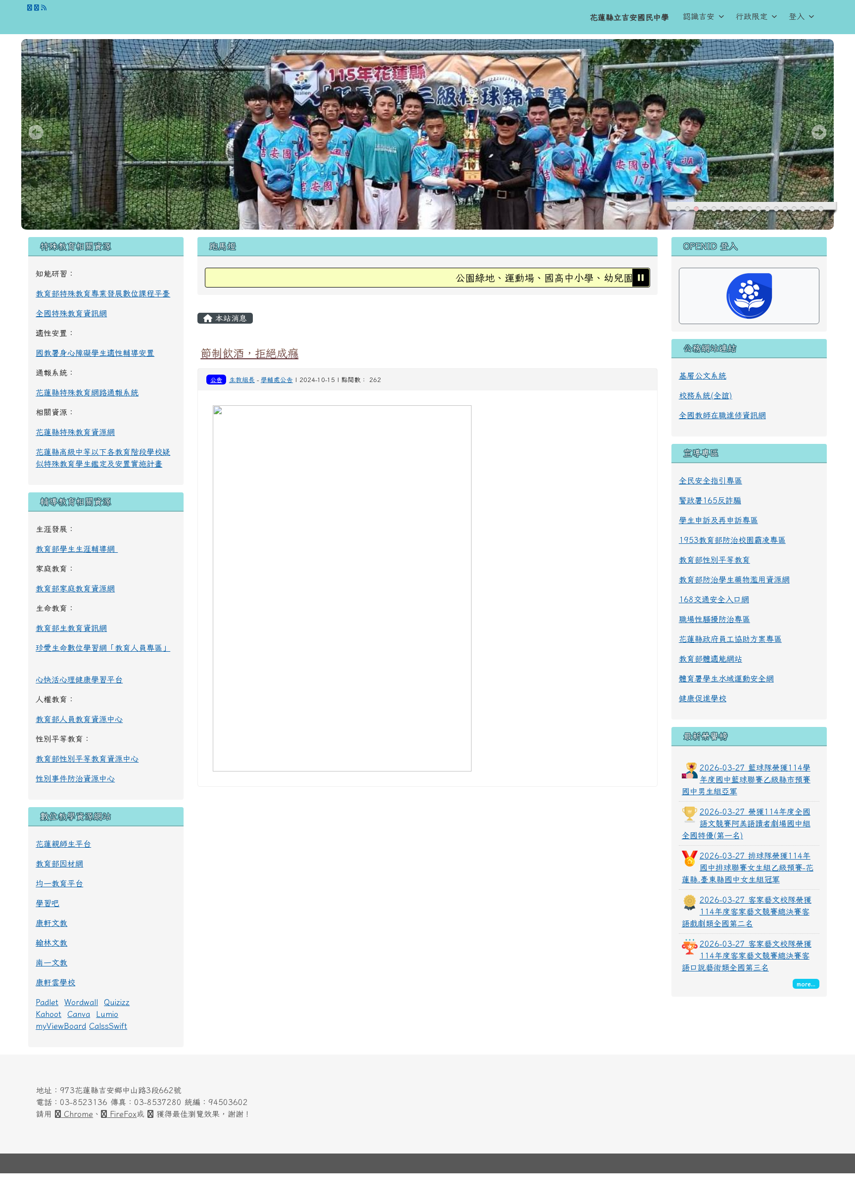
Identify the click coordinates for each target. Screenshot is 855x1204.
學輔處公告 (277, 380)
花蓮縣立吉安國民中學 (629, 17)
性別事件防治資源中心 (75, 778)
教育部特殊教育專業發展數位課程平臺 (103, 293)
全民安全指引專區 (710, 480)
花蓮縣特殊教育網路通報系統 (87, 392)
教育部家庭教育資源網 (75, 588)
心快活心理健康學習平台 (79, 679)
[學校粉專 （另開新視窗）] (29, 7)
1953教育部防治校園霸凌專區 (732, 540)
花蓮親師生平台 (63, 844)
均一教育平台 (59, 883)
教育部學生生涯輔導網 (77, 549)
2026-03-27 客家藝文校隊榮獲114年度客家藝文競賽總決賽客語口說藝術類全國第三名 (746, 955)
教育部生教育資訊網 (71, 628)
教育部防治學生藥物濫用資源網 (734, 579)
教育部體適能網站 (710, 659)
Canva (78, 1014)
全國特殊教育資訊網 (71, 313)
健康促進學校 (702, 698)
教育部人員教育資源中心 (79, 719)
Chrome (77, 1114)
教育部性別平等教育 (714, 560)
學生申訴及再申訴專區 (718, 520)
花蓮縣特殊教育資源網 (75, 432)
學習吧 (47, 903)
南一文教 (51, 962)
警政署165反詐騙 (710, 500)
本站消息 (229, 318)
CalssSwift (108, 1026)
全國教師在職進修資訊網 (722, 415)
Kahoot (48, 1014)
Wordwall (81, 1002)
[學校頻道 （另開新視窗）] (36, 7)
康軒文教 (51, 923)
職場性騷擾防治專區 (714, 619)
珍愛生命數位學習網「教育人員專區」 (103, 648)
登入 (797, 16)
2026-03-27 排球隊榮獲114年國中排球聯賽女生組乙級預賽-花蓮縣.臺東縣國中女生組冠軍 (747, 867)
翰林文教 (51, 943)
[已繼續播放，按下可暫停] (641, 277)
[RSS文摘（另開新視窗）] (44, 7)
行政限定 (751, 16)
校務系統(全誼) (705, 395)
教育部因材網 (59, 863)
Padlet (47, 1002)
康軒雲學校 (55, 982)
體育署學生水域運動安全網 (726, 678)
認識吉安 (698, 16)
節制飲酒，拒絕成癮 (249, 353)
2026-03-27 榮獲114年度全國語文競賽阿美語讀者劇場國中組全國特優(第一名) (746, 823)
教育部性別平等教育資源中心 (87, 759)
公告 (216, 380)
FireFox (122, 1114)
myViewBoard (61, 1026)
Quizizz (117, 1002)
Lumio (107, 1014)
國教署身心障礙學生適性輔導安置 (95, 353)
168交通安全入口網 (714, 599)
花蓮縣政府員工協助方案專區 (730, 639)
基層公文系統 (702, 376)
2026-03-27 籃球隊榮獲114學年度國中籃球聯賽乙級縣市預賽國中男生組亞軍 (746, 779)
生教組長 (242, 380)
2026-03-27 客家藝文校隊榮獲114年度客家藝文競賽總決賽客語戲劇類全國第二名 (746, 911)
